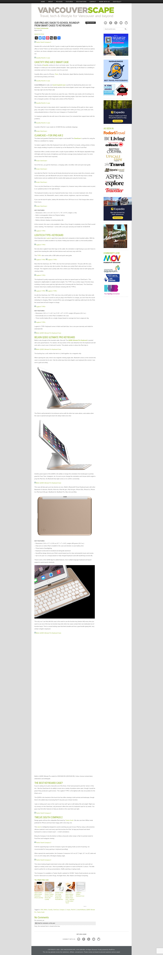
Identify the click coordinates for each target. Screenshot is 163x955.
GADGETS (37, 34)
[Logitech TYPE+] (40, 231)
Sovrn (85, 906)
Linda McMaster (81, 909)
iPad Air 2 (73, 909)
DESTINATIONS (81, 1)
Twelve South (69, 820)
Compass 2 (63, 909)
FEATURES (69, 1)
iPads (56, 74)
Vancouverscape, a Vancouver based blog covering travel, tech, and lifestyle (81, 12)
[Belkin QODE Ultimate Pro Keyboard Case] (47, 333)
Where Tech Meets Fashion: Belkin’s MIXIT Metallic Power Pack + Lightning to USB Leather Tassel (70, 897)
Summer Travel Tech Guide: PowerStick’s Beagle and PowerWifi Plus (59, 896)
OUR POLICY (117, 1)
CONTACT (93, 1)
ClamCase (56, 909)
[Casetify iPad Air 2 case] (42, 58)
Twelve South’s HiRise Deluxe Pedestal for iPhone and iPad (38, 895)
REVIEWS (59, 1)
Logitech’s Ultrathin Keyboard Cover (80, 894)
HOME (43, 1)
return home (81, 934)
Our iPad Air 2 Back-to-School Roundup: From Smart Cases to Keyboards (57, 24)
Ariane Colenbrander (42, 28)
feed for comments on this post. (45, 923)
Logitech (48, 238)
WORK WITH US (104, 1)
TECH (42, 34)
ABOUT (50, 1)
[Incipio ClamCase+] (40, 131)
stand (39, 827)
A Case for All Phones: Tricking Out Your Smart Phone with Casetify (49, 896)
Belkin (45, 909)
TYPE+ (39, 255)
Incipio (68, 909)
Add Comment (90, 22)
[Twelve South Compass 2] (42, 42)
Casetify (50, 909)
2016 (41, 909)
